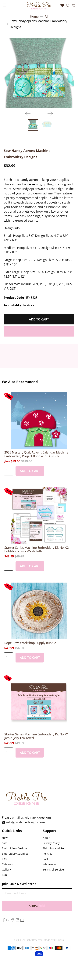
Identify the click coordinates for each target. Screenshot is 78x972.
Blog (4, 875)
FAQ (45, 859)
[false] (39, 73)
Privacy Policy (51, 843)
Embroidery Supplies (15, 853)
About (46, 838)
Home (34, 16)
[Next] (50, 113)
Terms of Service (53, 869)
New (5, 838)
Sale (4, 843)
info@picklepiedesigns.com (25, 822)
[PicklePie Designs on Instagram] (17, 921)
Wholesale (49, 864)
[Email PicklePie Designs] (22, 921)
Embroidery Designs (14, 848)
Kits (4, 859)
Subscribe (37, 906)
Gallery (6, 869)
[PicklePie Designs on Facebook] (3, 921)
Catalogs (7, 864)
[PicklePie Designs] (39, 5)
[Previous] (28, 113)
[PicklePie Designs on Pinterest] (13, 921)
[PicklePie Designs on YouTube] (8, 921)
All (46, 16)
